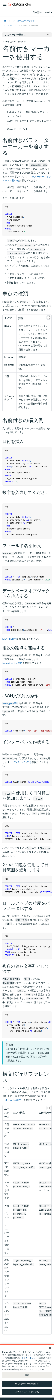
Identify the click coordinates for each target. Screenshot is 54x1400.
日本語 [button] (36, 12)
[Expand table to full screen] (48, 317)
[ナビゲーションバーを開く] (4, 4)
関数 (11, 703)
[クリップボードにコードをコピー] (47, 213)
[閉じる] (50, 1348)
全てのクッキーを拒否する (27, 1383)
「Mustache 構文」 (13, 1100)
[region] (27, 1371)
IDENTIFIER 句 (9, 638)
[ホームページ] (5, 21)
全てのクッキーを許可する (27, 1392)
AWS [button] (47, 12)
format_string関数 (12, 663)
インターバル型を (22, 762)
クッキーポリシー (29, 1358)
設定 (27, 1375)
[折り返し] (42, 576)
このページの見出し (15, 34)
